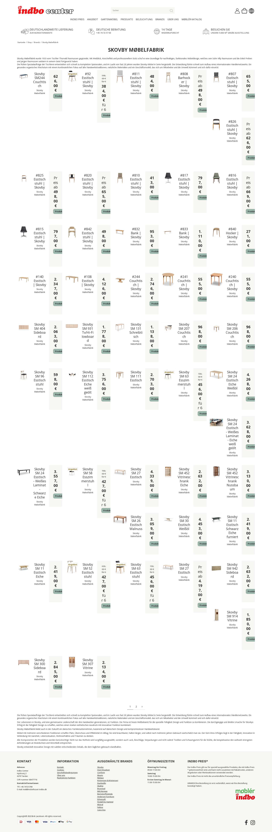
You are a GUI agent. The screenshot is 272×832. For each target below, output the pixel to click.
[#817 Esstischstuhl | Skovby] (168, 178)
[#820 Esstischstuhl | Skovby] (71, 178)
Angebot (92, 19)
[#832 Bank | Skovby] (120, 231)
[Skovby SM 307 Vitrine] (71, 662)
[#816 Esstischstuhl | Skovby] (216, 178)
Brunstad (101, 788)
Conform (101, 772)
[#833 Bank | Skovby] (168, 231)
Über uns (173, 19)
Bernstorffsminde (105, 794)
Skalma (100, 786)
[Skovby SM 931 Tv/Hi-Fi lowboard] (71, 327)
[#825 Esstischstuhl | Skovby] (23, 178)
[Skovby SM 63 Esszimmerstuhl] (168, 374)
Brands (160, 19)
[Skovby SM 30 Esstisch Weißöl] (168, 519)
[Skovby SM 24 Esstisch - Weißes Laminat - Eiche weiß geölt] (216, 422)
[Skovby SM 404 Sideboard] (23, 327)
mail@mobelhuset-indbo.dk (35, 789)
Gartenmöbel (109, 19)
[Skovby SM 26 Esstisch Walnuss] (120, 519)
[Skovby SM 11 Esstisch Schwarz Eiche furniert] (216, 519)
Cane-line (101, 810)
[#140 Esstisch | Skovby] (23, 279)
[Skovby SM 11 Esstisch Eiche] (23, 567)
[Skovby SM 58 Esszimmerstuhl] (71, 471)
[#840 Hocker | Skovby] (216, 231)
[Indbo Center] (46, 10)
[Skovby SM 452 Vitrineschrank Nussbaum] (216, 471)
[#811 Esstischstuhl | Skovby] (120, 76)
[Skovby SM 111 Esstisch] (120, 374)
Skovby (100, 767)
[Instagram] (252, 823)
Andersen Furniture (105, 796)
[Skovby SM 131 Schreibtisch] (120, 327)
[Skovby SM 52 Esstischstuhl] (71, 567)
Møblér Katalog (192, 19)
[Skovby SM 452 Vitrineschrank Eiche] (168, 471)
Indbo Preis (77, 19)
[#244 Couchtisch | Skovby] (120, 279)
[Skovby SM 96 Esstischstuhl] (23, 374)
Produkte (127, 19)
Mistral (100, 804)
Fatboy (100, 807)
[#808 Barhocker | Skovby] (168, 76)
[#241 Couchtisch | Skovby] (168, 279)
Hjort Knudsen (103, 770)
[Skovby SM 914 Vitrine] (216, 614)
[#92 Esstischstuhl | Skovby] (71, 76)
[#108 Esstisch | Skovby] (71, 279)
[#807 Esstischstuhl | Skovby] (216, 76)
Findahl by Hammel (105, 802)
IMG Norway (102, 791)
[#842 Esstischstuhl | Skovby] (71, 231)
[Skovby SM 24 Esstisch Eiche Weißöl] (216, 374)
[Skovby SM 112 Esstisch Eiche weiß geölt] (71, 374)
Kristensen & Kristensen (107, 780)
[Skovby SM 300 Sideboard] (23, 662)
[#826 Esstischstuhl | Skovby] (216, 124)
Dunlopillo (101, 783)
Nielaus (100, 778)
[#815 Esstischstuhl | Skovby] (23, 231)
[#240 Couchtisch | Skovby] (216, 279)
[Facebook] (246, 823)
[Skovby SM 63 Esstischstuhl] (120, 567)
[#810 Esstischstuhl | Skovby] (120, 178)
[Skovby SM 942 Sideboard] (216, 567)
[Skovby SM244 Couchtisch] (23, 76)
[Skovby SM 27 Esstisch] (120, 471)
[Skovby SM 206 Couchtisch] (216, 327)
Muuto (100, 775)
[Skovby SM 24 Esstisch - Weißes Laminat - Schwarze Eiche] (23, 471)
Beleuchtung (144, 19)
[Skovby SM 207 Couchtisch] (168, 327)
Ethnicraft (101, 799)
